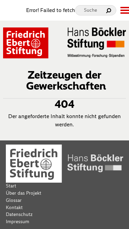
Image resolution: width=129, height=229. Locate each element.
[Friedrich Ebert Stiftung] (26, 42)
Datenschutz (19, 214)
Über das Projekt (23, 193)
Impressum (17, 222)
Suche (90, 10)
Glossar (14, 200)
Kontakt (14, 207)
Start (11, 186)
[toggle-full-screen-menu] (124, 10)
